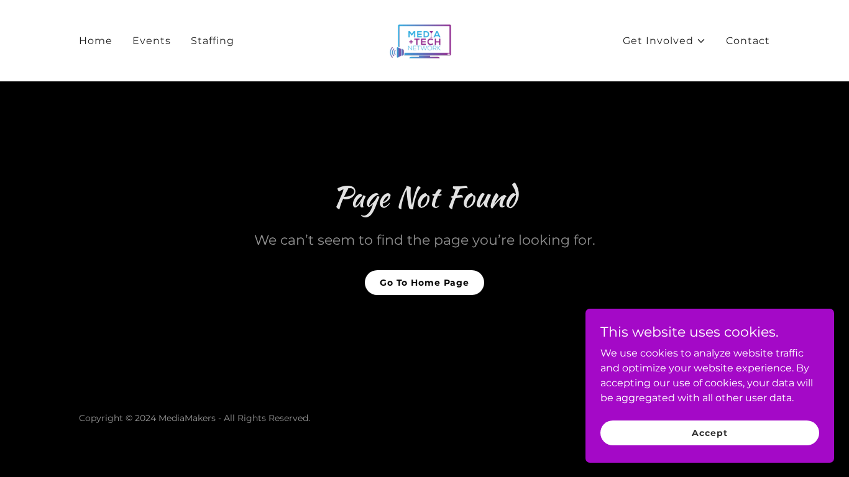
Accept (709, 432)
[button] (664, 41)
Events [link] (151, 41)
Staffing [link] (212, 41)
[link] (424, 40)
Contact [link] (748, 41)
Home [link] (95, 41)
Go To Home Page (424, 282)
